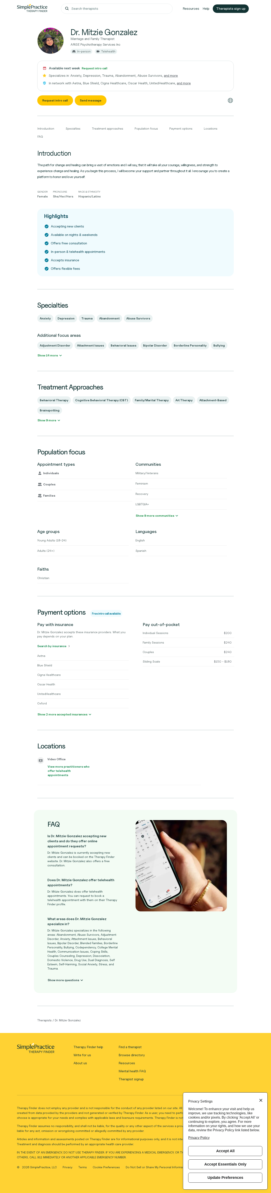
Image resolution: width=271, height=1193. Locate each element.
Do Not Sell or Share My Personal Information (157, 1167)
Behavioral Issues (123, 345)
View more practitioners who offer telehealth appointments (69, 771)
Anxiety (45, 318)
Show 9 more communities (155, 515)
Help (206, 9)
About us (80, 1063)
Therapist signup (131, 1079)
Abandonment (109, 318)
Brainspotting (49, 410)
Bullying (219, 345)
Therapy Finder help (88, 1047)
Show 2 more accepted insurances (62, 714)
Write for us (82, 1055)
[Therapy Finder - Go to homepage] (35, 1049)
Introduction (45, 128)
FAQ (40, 136)
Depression (66, 318)
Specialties (73, 128)
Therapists (44, 1020)
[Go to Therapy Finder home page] (32, 8)
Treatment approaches (107, 128)
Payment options (180, 128)
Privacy (68, 1167)
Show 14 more (47, 355)
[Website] (230, 100)
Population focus (146, 128)
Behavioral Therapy (54, 400)
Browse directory (132, 1055)
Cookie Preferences (106, 1167)
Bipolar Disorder (155, 345)
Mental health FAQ (132, 1071)
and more (171, 76)
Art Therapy (184, 400)
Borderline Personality (190, 345)
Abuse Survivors (138, 318)
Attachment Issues (90, 345)
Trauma (87, 318)
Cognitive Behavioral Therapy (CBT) (101, 400)
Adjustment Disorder (55, 345)
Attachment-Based (213, 400)
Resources (191, 9)
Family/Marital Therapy (152, 400)
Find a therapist (130, 1047)
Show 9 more (46, 420)
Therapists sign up (230, 9)
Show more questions (63, 980)
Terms (83, 1167)
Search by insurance (51, 646)
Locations (210, 128)
